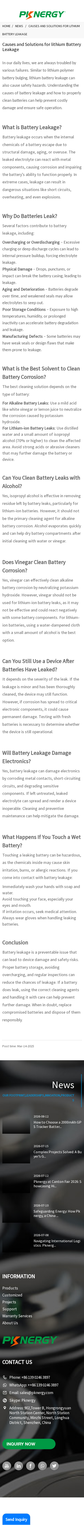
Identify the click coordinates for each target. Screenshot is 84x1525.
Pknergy (28, 1400)
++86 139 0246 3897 (43, 1385)
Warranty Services (17, 1315)
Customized (12, 1295)
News (19, 26)
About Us (10, 1322)
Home (6, 26)
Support (9, 1309)
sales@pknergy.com (36, 1392)
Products (10, 1288)
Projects (9, 1302)
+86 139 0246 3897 (35, 1377)
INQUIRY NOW (21, 1443)
